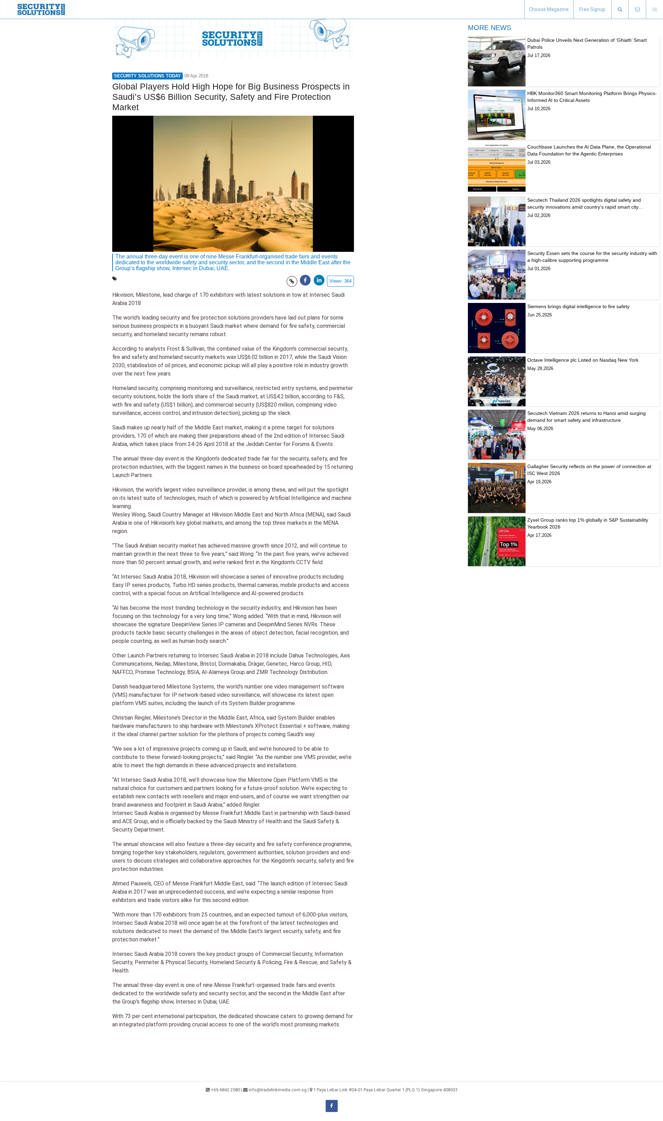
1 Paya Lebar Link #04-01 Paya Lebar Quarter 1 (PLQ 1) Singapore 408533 (385, 1089)
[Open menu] (654, 9)
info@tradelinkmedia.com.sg (278, 1089)
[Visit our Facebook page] (332, 1106)
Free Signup (592, 9)
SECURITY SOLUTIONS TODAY (147, 75)
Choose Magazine (549, 9)
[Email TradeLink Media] (637, 9)
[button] (619, 9)
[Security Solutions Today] (41, 9)
